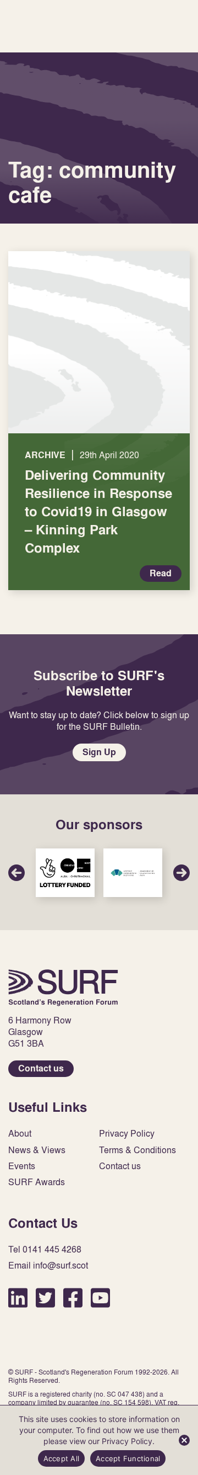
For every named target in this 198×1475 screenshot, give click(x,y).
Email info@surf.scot (48, 1265)
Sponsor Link (65, 872)
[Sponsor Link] (65, 872)
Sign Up (99, 752)
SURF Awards (36, 1182)
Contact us (41, 1068)
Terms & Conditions (137, 1150)
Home (63, 987)
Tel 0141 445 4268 (44, 1249)
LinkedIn (18, 1297)
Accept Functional (128, 1458)
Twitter (45, 1297)
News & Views (36, 1150)
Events (21, 1166)
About (19, 1133)
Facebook (72, 1297)
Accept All (61, 1458)
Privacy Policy (127, 1133)
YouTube (100, 1297)
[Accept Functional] (184, 1440)
